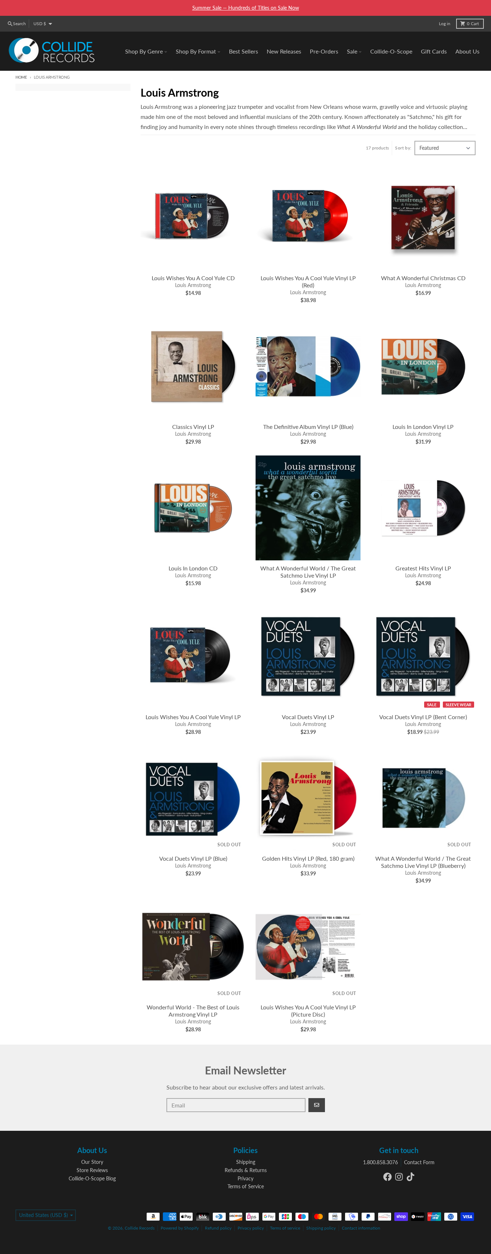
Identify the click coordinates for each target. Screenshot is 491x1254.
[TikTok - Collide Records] (410, 1176)
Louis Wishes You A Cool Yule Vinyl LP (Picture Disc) (308, 1011)
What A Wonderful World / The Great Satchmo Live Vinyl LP (308, 572)
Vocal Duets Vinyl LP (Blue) (193, 858)
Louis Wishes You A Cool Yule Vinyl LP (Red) (308, 281)
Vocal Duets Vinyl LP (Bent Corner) (423, 716)
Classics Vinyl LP (193, 426)
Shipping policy (321, 1228)
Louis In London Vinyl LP (423, 426)
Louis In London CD (193, 568)
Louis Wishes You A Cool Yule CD (193, 277)
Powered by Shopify (180, 1228)
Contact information (361, 1228)
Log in (444, 23)
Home (21, 77)
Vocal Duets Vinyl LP (308, 716)
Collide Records (140, 1228)
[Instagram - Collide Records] (399, 1176)
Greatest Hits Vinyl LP (423, 568)
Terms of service (285, 1228)
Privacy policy (251, 1228)
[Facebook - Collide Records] (387, 1176)
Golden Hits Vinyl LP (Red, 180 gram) (308, 858)
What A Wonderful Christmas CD (423, 277)
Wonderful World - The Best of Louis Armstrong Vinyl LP (193, 1011)
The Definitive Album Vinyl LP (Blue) (308, 426)
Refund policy (218, 1228)
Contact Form (419, 1162)
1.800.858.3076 (380, 1162)
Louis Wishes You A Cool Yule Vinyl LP (193, 716)
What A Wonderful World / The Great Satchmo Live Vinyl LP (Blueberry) (423, 862)
